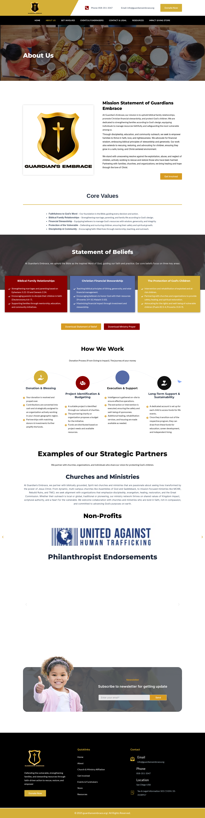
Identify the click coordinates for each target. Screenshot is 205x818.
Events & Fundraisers (91, 20)
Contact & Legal (118, 20)
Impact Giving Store (159, 20)
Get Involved (68, 20)
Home (37, 20)
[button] (2, 537)
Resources (138, 20)
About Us (51, 20)
